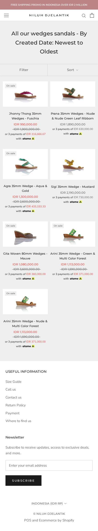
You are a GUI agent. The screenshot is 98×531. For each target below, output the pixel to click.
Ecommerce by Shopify (56, 520)
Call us (10, 389)
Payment (12, 413)
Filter (23, 70)
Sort (71, 70)
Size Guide (13, 381)
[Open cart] (92, 15)
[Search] (84, 15)
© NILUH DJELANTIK (49, 513)
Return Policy (15, 405)
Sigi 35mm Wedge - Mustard (73, 186)
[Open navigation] (6, 15)
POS (27, 520)
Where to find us (18, 421)
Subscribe (23, 480)
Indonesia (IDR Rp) (47, 503)
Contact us (13, 397)
